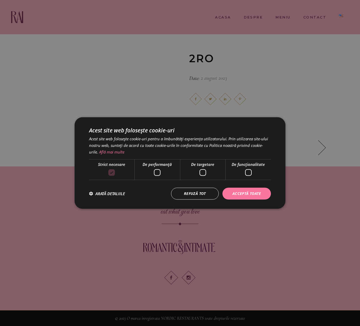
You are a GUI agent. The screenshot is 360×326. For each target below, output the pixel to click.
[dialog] (180, 163)
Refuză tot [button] (195, 193)
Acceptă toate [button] (246, 193)
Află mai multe (111, 151)
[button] (107, 193)
